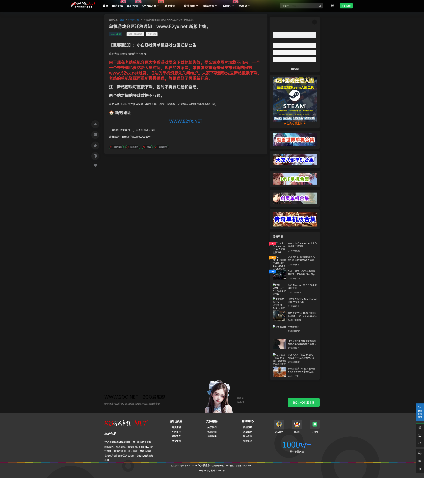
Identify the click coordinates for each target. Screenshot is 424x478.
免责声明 (212, 431)
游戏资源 (170, 6)
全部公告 (295, 68)
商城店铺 (176, 427)
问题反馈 (247, 427)
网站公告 (247, 436)
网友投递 (138, 34)
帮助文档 (247, 431)
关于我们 (212, 427)
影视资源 (208, 6)
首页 (122, 19)
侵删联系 (212, 436)
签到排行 (176, 431)
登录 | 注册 (346, 6)
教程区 (230, 4)
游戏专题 (176, 440)
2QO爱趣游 (203, 465)
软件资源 (189, 6)
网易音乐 (176, 436)
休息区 (243, 6)
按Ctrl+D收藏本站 (303, 402)
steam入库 (133, 19)
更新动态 (247, 440)
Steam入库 (152, 4)
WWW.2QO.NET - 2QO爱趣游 (134, 397)
